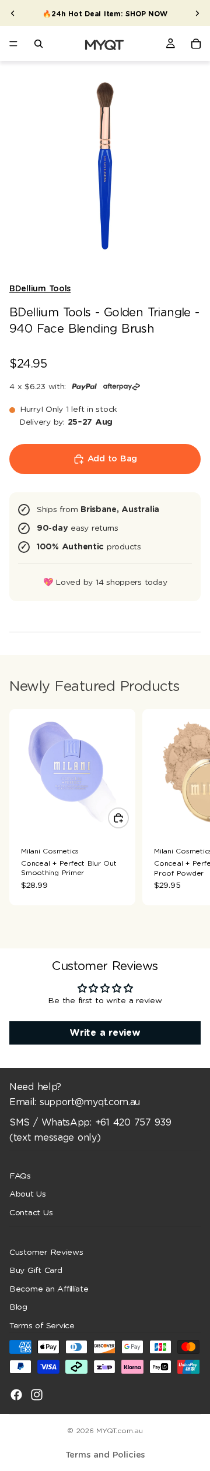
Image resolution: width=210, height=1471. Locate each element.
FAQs (20, 1176)
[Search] (38, 44)
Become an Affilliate (49, 1289)
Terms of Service (42, 1326)
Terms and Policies (105, 1455)
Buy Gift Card (35, 1271)
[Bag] (196, 44)
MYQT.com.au (119, 1430)
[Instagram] (37, 1394)
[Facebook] (16, 1394)
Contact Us (30, 1212)
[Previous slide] (13, 13)
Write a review (104, 1033)
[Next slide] (197, 13)
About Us (27, 1194)
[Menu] (13, 43)
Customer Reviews (46, 1252)
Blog (18, 1307)
